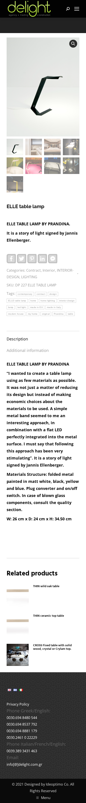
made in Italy (54, 307)
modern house (16, 314)
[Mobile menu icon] (76, 8)
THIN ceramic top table (48, 616)
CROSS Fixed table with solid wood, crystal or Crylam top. (52, 647)
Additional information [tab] (28, 350)
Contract (33, 270)
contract (41, 294)
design (53, 294)
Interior (49, 270)
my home (33, 314)
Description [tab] (17, 339)
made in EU (36, 307)
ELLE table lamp (17, 300)
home (33, 300)
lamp (10, 307)
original (46, 314)
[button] (73, 44)
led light (21, 307)
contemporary (25, 294)
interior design (67, 300)
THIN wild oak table (46, 586)
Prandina (59, 314)
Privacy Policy (18, 704)
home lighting (48, 300)
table (70, 314)
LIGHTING (29, 277)
